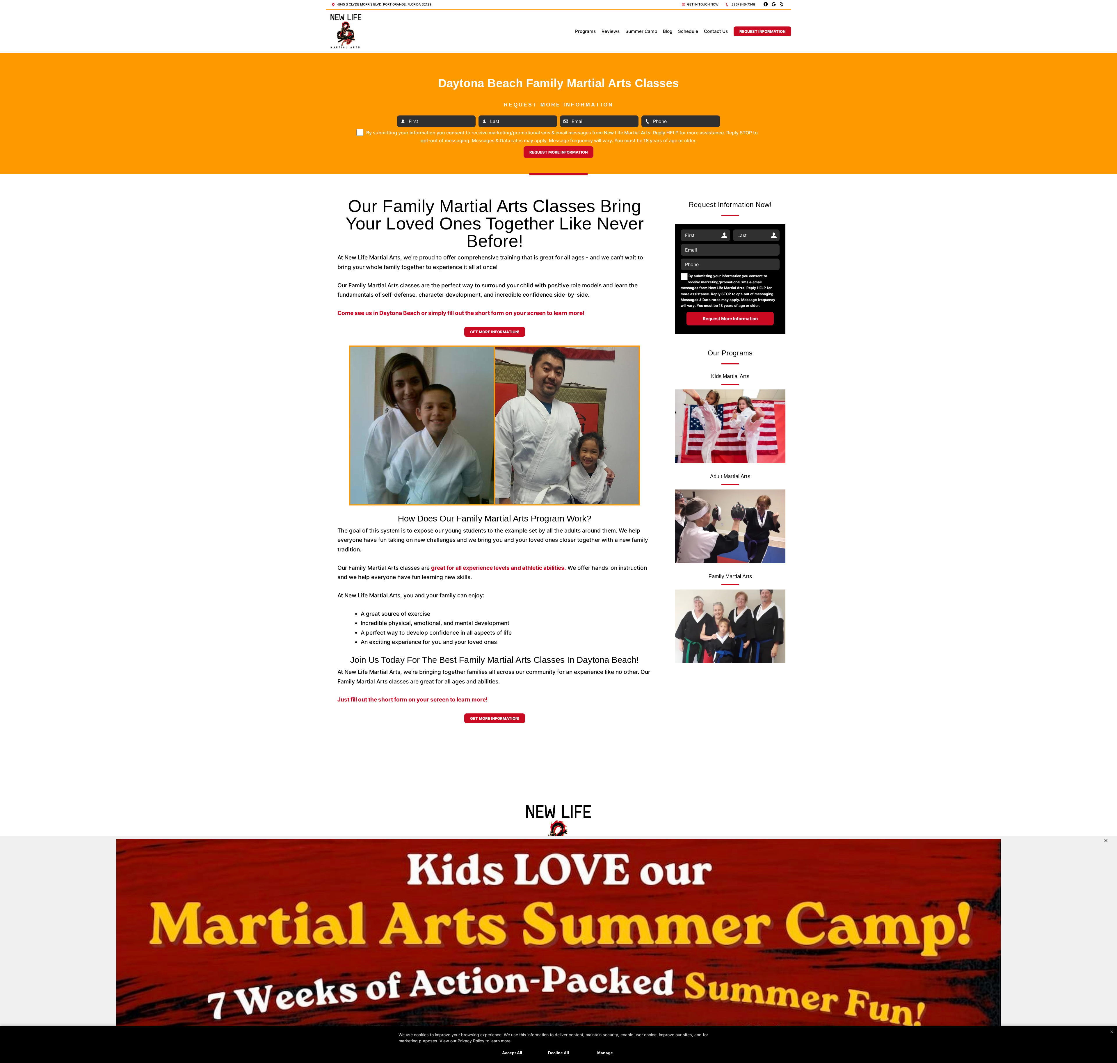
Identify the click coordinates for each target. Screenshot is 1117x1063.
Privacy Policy (471, 1040)
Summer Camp (641, 31)
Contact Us (716, 31)
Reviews (611, 31)
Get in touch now (702, 4)
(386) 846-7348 (742, 4)
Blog (667, 31)
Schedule (688, 31)
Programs (585, 31)
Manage (605, 1052)
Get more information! (494, 332)
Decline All (558, 1052)
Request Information (762, 31)
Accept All (512, 1052)
